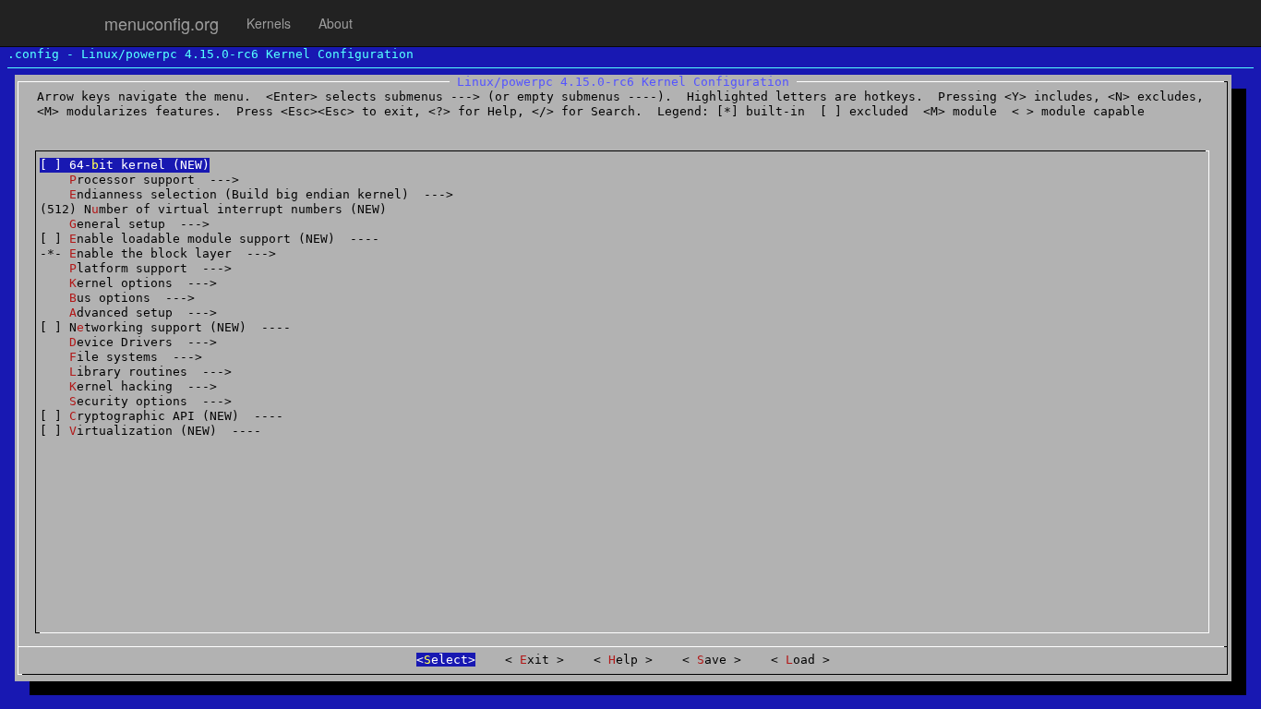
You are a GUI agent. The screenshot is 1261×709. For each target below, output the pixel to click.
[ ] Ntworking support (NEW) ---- (165, 327)
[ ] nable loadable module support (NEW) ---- (209, 239)
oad (804, 660)
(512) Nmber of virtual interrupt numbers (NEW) (213, 209)
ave (715, 660)
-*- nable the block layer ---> (158, 253)
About (335, 23)
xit (538, 660)
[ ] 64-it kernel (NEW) (125, 165)
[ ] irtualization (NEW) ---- (150, 431)
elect (446, 660)
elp (626, 660)
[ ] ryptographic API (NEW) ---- (161, 416)
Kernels (268, 23)
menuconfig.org (161, 23)
